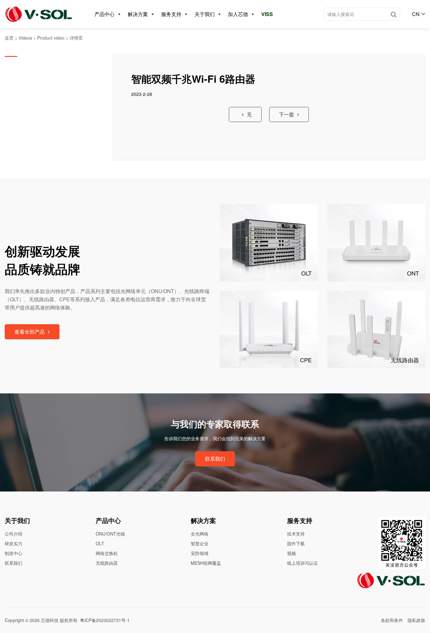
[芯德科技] (38, 14)
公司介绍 (13, 533)
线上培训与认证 (302, 563)
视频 (291, 553)
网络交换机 (107, 553)
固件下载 (296, 543)
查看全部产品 (29, 331)
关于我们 (205, 14)
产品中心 (104, 14)
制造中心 (13, 553)
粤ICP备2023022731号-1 (105, 620)
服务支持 (171, 14)
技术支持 (296, 533)
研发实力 (13, 543)
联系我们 (215, 458)
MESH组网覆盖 (206, 563)
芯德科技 (50, 620)
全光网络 (199, 533)
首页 (9, 38)
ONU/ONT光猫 (110, 533)
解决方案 (138, 14)
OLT (100, 543)
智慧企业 (199, 543)
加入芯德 (238, 14)
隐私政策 (416, 620)
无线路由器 (107, 563)
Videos (25, 38)
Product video (51, 38)
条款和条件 (392, 620)
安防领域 (199, 553)
